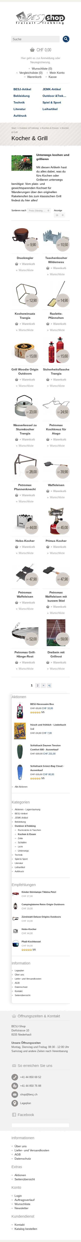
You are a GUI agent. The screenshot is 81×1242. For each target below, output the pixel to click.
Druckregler (25, 258)
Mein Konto (57, 72)
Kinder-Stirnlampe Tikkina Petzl (39, 892)
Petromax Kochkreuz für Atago (56, 429)
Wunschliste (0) (42, 68)
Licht (20, 846)
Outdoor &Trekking (56, 95)
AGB (17, 983)
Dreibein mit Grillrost (56, 654)
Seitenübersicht (22, 995)
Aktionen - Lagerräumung (27, 809)
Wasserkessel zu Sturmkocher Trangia (25, 429)
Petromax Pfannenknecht (25, 487)
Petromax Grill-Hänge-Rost (25, 654)
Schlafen (22, 842)
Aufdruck (20, 115)
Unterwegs (23, 850)
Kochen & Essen (50, 128)
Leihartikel (50, 109)
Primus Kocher (56, 540)
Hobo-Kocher (25, 540)
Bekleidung (22, 95)
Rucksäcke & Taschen (29, 830)
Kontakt (18, 991)
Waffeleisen (56, 485)
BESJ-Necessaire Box (42, 704)
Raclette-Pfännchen (56, 315)
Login (18, 1195)
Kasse (53, 76)
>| (49, 685)
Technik (19, 102)
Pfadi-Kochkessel (31, 941)
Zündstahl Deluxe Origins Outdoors (41, 917)
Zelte (20, 838)
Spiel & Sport (52, 102)
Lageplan (19, 970)
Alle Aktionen (21, 786)
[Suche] (66, 39)
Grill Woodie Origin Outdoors (24, 371)
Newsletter (21, 1208)
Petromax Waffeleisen (25, 594)
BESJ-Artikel (22, 89)
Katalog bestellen (26, 1228)
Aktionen (20, 1175)
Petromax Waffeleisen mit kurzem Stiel (56, 596)
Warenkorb (34, 76)
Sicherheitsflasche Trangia (56, 371)
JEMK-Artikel (52, 89)
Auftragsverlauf (24, 1200)
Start (13, 128)
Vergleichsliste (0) (31, 72)
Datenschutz (21, 987)
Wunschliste (26, 270)
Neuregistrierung (40, 62)
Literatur (20, 109)
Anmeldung (47, 58)
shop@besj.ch (28, 1094)
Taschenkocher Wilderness (56, 260)
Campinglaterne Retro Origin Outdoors (43, 904)
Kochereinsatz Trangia (25, 315)
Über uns (19, 974)
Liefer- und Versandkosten (28, 978)
